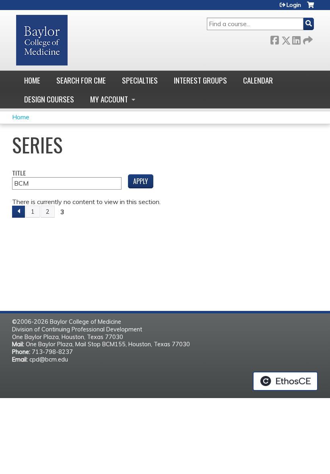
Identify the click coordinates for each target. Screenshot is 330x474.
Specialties (140, 80)
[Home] (42, 40)
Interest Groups (200, 80)
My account (109, 99)
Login (294, 5)
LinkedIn (296, 38)
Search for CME (81, 80)
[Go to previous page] (18, 212)
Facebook (274, 38)
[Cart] (310, 8)
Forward (307, 38)
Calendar (258, 80)
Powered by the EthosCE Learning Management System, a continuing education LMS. (285, 381)
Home (32, 80)
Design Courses (49, 99)
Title (19, 173)
